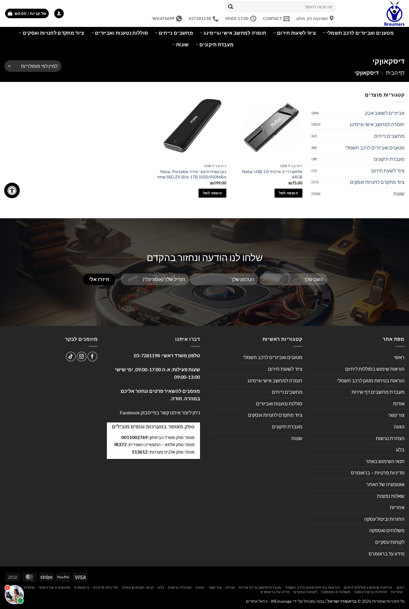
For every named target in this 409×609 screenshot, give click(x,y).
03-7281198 (147, 355)
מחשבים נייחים (176, 33)
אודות (399, 403)
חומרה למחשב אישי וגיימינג (235, 33)
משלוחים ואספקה (387, 530)
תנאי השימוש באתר (385, 461)
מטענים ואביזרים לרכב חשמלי (360, 33)
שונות (182, 44)
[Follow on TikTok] (71, 356)
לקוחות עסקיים (390, 542)
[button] (59, 14)
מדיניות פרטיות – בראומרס (378, 472)
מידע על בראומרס (387, 553)
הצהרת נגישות (390, 438)
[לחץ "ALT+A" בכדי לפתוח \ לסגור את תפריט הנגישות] (12, 190)
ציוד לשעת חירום (388, 170)
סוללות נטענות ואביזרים (121, 33)
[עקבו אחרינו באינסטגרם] (82, 356)
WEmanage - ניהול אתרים (269, 601)
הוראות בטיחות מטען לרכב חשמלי (371, 380)
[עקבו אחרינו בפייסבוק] (92, 356)
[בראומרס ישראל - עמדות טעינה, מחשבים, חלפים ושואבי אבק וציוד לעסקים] (375, 13)
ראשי (399, 357)
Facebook (130, 412)
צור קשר (396, 415)
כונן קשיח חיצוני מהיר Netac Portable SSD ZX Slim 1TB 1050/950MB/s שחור (191, 174)
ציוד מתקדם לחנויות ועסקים (53, 33)
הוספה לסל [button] (288, 193)
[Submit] (230, 7)
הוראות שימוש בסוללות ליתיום (375, 369)
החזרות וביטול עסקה (384, 519)
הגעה (399, 426)
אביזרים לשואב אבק (385, 113)
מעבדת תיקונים (216, 44)
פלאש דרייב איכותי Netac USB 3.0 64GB (272, 174)
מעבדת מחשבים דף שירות (378, 392)
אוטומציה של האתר (385, 484)
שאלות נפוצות (391, 496)
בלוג (400, 449)
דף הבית (395, 72)
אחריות (397, 507)
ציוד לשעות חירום (296, 33)
